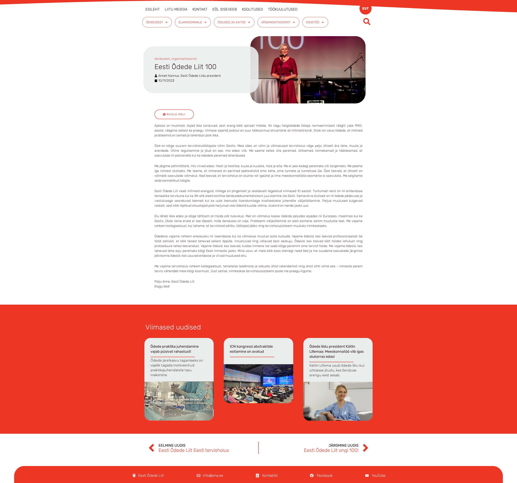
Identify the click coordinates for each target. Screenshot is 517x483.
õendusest (162, 59)
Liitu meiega (176, 9)
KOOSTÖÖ (312, 22)
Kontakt (199, 9)
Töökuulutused (282, 9)
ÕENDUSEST (154, 22)
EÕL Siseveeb (224, 9)
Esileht (152, 9)
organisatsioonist (184, 59)
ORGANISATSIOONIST (275, 22)
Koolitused (252, 9)
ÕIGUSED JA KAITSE (232, 22)
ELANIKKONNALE (190, 22)
